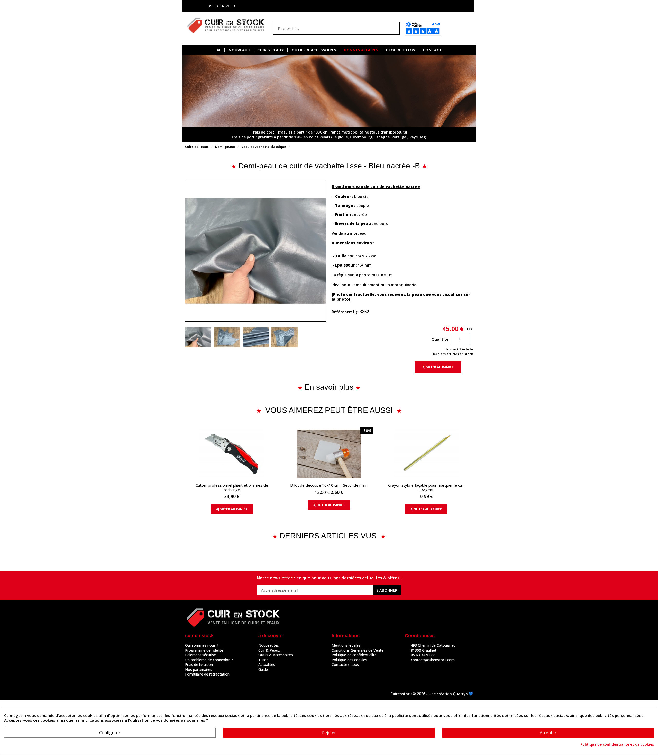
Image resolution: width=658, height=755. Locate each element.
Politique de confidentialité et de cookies (617, 744)
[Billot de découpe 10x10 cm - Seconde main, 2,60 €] (329, 470)
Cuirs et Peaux (197, 147)
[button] (458, 28)
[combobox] (326, 28)
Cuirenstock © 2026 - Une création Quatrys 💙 (431, 693)
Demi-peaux (225, 147)
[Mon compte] (420, 6)
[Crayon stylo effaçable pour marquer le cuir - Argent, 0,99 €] (426, 473)
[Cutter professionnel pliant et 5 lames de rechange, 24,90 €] (231, 473)
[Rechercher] (392, 28)
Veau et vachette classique (263, 147)
